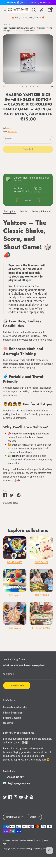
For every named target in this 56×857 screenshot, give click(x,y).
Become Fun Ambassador (15, 707)
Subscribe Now (16, 685)
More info (28, 200)
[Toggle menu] (4, 9)
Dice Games (12, 132)
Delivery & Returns (41, 211)
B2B (4, 844)
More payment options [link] (28, 166)
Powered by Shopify (40, 849)
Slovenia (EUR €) (13, 817)
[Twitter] (5, 797)
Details (23, 211)
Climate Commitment (13, 712)
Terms (46, 840)
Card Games (41, 562)
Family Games (41, 595)
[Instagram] (15, 797)
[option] (28, 59)
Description (9, 211)
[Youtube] (21, 797)
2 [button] (22, 86)
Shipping (6, 840)
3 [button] (26, 86)
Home (5, 24)
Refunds (15, 840)
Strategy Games (41, 627)
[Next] (51, 86)
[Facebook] (10, 797)
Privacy (38, 840)
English (33, 817)
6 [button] (37, 86)
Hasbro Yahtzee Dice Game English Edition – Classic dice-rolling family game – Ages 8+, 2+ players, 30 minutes (27, 29)
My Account (8, 723)
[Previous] (4, 86)
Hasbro (8, 128)
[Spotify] (31, 797)
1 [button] (18, 86)
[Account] (42, 8)
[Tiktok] (26, 797)
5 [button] (33, 86)
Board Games (14, 562)
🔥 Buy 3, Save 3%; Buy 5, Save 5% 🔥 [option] (28, 17)
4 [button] (30, 86)
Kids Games (15, 627)
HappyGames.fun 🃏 (25, 849)
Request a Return (26, 840)
